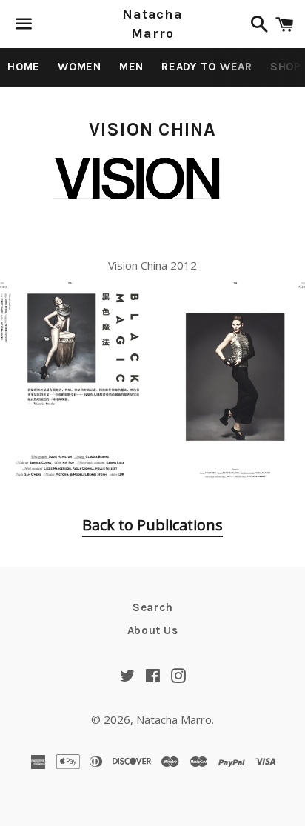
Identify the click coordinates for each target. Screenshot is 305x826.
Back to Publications (152, 525)
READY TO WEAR (206, 66)
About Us (152, 630)
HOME (23, 66)
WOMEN (79, 66)
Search (153, 607)
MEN (131, 66)
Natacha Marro (152, 23)
